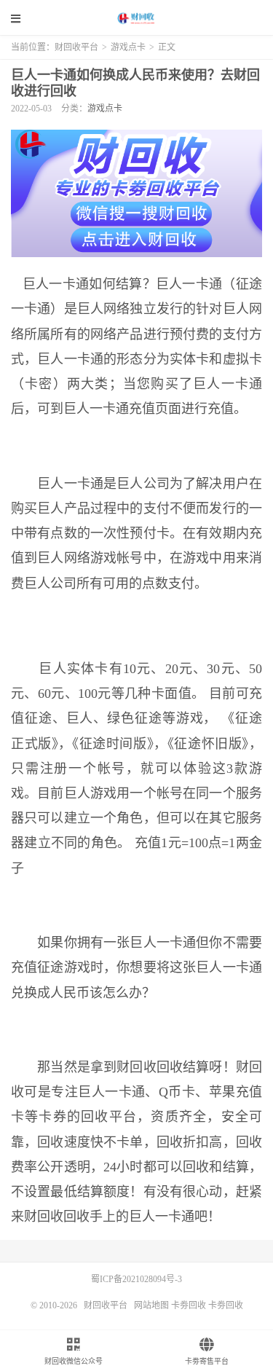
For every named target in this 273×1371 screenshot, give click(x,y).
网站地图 (151, 1305)
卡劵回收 (188, 1305)
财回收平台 (136, 18)
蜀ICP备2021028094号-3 (136, 1279)
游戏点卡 (128, 47)
